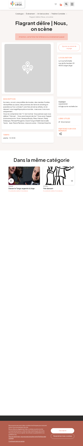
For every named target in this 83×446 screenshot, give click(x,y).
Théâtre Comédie (58, 14)
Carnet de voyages (55, 4)
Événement (30, 14)
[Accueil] (17, 4)
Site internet (65, 122)
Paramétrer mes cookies (62, 436)
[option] (27, 68)
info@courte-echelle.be (68, 106)
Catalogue (19, 14)
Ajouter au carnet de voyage (69, 47)
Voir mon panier (60, 4)
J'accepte (62, 430)
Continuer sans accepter (17, 441)
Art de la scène (43, 14)
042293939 (63, 104)
